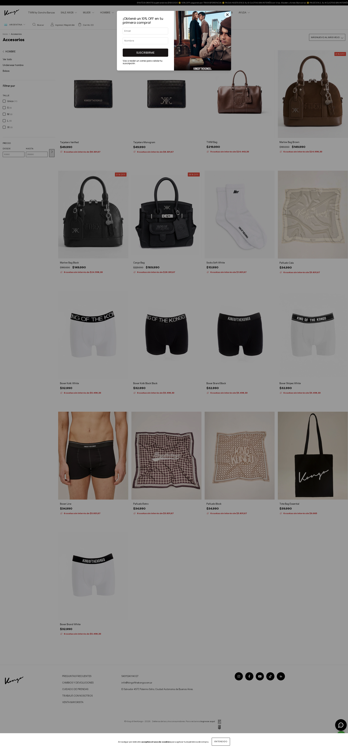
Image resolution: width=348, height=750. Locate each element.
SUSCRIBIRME (145, 53)
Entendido (220, 741)
